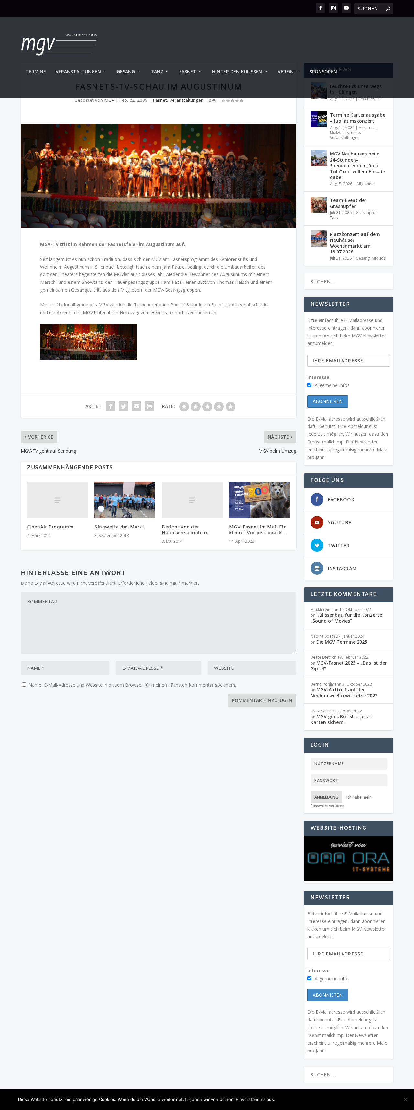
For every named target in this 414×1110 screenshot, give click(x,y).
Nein (319, 1099)
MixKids (379, 258)
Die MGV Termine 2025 (341, 642)
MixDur (336, 132)
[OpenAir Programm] (57, 500)
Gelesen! (292, 1099)
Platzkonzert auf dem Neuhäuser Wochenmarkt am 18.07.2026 (355, 243)
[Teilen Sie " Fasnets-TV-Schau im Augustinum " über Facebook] (110, 406)
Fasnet (187, 72)
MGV (109, 100)
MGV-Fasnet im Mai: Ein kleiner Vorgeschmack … (258, 530)
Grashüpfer (366, 212)
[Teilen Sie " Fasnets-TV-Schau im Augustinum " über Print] (149, 406)
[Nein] (405, 1099)
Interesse (318, 377)
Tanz (157, 72)
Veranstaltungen (78, 72)
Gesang (126, 72)
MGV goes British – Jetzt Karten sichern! (340, 719)
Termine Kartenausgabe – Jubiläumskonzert (357, 118)
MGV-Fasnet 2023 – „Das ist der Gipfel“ (348, 666)
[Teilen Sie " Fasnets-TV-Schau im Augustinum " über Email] (136, 406)
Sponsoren (323, 72)
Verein (286, 72)
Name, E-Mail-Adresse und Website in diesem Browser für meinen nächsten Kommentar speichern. (132, 685)
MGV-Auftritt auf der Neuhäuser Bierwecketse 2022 (343, 693)
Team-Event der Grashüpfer (348, 203)
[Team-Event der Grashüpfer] (318, 205)
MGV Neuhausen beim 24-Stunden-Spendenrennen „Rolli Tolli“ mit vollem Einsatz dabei (358, 165)
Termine (36, 72)
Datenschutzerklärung (363, 1099)
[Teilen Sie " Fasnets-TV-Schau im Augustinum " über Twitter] (123, 406)
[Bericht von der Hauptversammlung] (192, 500)
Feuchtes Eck (370, 98)
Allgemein (368, 127)
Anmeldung (326, 797)
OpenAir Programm (50, 527)
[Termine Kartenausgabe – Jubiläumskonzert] (318, 119)
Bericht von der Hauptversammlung (185, 530)
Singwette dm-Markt (119, 527)
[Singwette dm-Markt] (124, 500)
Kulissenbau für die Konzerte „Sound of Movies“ (346, 618)
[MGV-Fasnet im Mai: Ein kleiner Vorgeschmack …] (259, 500)
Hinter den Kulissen (237, 72)
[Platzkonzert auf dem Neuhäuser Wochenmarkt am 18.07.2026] (318, 238)
